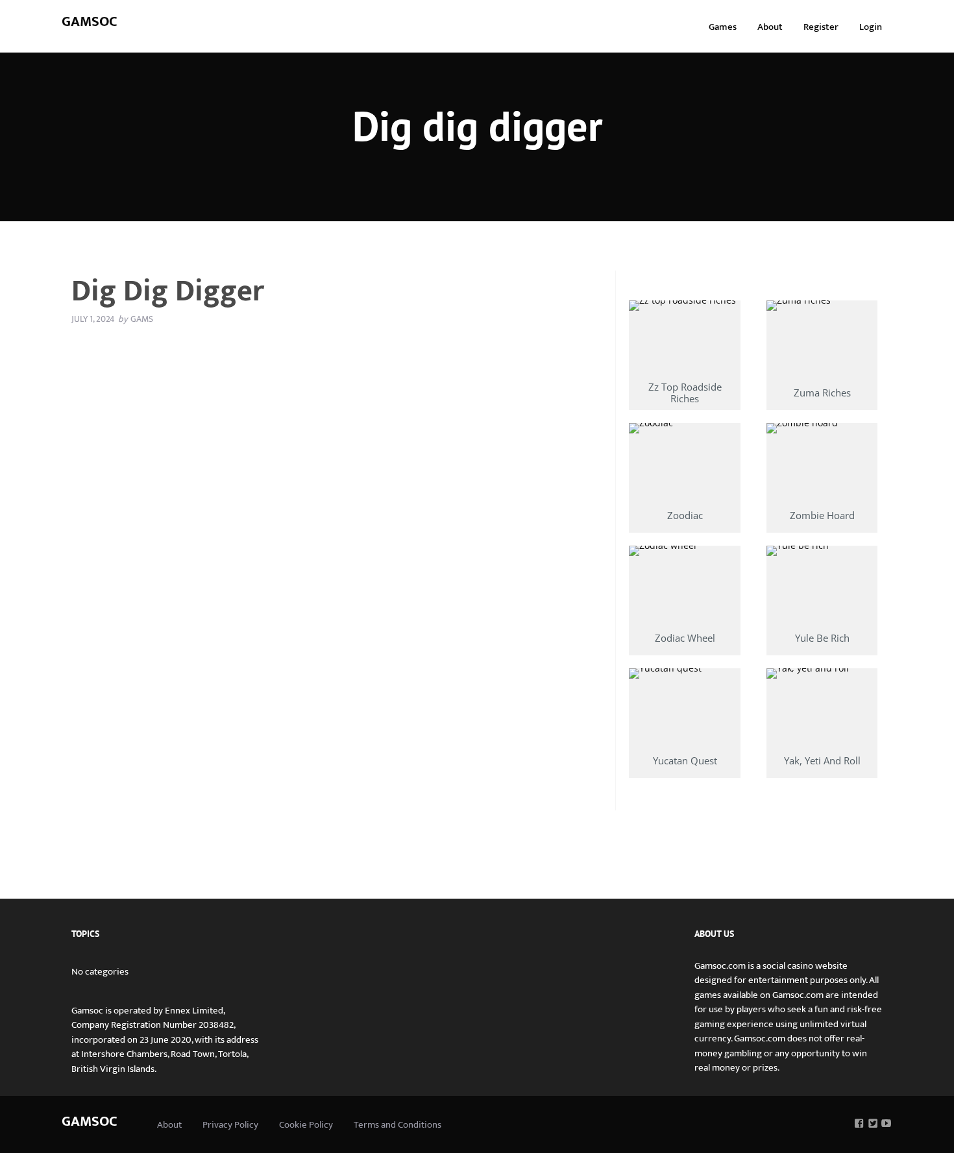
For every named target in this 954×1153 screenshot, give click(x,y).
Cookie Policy (306, 1125)
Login (870, 27)
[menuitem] (722, 26)
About (770, 27)
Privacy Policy (230, 1125)
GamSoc (89, 22)
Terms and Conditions (397, 1125)
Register (820, 27)
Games (723, 27)
